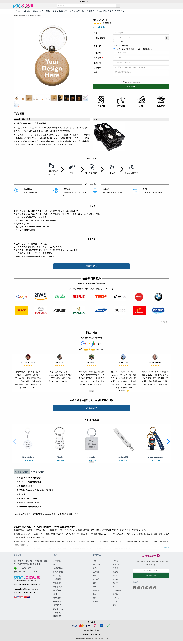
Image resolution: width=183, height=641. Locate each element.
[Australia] (28, 598)
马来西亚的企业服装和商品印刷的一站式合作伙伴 (91, 638)
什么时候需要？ (100, 38)
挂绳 (94, 576)
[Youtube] (147, 588)
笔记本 (115, 583)
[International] (15, 598)
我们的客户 (58, 587)
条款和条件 (87, 630)
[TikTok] (135, 588)
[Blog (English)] (154, 588)
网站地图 (57, 616)
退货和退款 (58, 572)
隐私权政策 (95, 630)
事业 (55, 594)
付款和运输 (58, 568)
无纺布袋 (96, 572)
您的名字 (98, 58)
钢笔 (94, 583)
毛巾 (114, 587)
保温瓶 (115, 568)
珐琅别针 (96, 590)
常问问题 (57, 583)
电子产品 (116, 598)
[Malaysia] (18, 598)
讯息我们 (132, 86)
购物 (55, 564)
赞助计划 (57, 598)
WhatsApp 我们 (49, 514)
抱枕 (94, 594)
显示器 (95, 601)
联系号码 (98, 67)
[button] (14, 372)
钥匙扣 (30, 16)
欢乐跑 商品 (58, 609)
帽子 (94, 587)
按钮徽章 (96, 579)
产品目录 (110, 11)
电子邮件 (98, 63)
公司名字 (97, 53)
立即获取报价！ (91, 266)
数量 (96, 33)
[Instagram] (143, 588)
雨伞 (114, 605)
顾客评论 (57, 590)
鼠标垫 (115, 594)
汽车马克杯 (117, 590)
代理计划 (57, 601)
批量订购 (22, 16)
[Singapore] (21, 598)
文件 (94, 605)
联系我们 (57, 575)
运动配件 (116, 601)
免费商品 (57, 605)
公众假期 (57, 612)
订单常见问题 (21, 472)
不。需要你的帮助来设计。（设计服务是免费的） (134, 49)
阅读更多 (166, 547)
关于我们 (57, 561)
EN (81, 2)
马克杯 (95, 568)
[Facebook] (139, 588)
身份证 (115, 576)
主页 (15, 16)
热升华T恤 (97, 564)
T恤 (94, 561)
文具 (94, 598)
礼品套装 (116, 564)
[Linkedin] (151, 588)
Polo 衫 (115, 561)
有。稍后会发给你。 (123, 46)
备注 (95, 72)
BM (84, 2)
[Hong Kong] (25, 598)
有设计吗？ (98, 46)
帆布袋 (115, 572)
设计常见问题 (37, 472)
